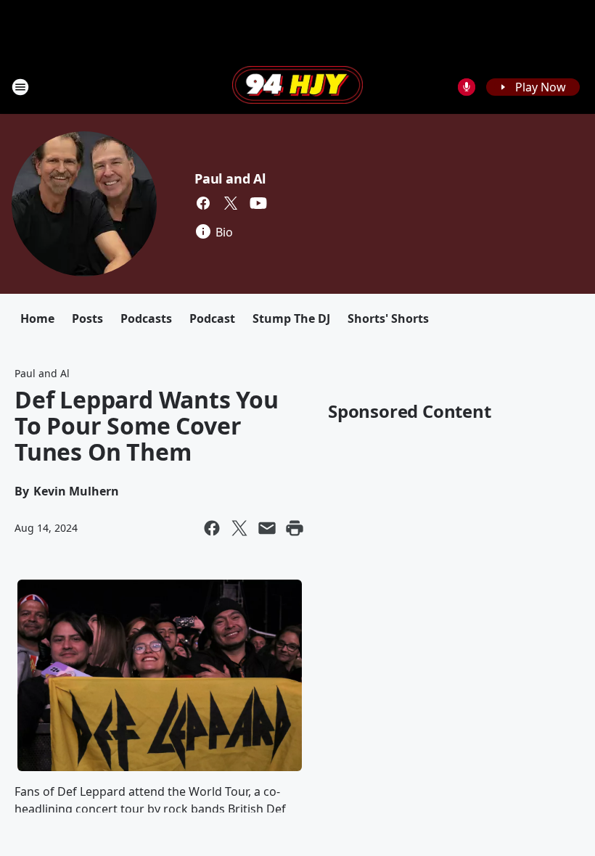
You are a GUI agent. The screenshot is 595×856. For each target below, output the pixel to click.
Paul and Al (230, 178)
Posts (87, 318)
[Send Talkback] (466, 87)
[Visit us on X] (230, 203)
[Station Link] (297, 86)
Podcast (212, 318)
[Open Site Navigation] (20, 87)
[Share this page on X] (239, 528)
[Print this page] (294, 528)
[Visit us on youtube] (258, 203)
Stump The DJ (291, 318)
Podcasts (146, 318)
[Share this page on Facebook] (212, 528)
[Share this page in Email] (267, 528)
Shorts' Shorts (388, 318)
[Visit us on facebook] (203, 203)
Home (37, 318)
